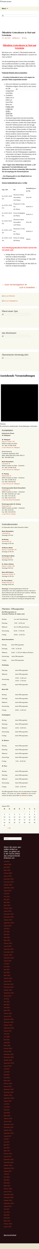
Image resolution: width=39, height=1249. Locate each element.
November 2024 (8, 882)
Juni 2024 (7, 896)
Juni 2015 (7, 1212)
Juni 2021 (7, 1001)
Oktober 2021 (8, 990)
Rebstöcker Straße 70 (8, 574)
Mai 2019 (6, 1074)
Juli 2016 (6, 1174)
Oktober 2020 (8, 1025)
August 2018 (7, 1101)
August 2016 (7, 1171)
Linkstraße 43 (6, 490)
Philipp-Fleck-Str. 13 (8, 582)
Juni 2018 (7, 1107)
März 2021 (7, 1010)
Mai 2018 (6, 1110)
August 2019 (7, 1066)
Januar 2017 (7, 1156)
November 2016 (8, 1162)
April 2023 (7, 937)
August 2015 (7, 1206)
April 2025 (7, 867)
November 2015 (8, 1197)
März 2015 (7, 1221)
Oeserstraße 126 (7, 558)
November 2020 (8, 1022)
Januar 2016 (7, 1191)
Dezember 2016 (8, 1159)
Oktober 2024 (8, 885)
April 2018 (7, 1112)
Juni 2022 (7, 966)
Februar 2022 (8, 978)
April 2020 (7, 1042)
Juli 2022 (6, 963)
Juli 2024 (6, 893)
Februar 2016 (8, 1188)
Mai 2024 (6, 899)
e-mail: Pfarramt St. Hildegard (11, 447)
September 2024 (9, 887)
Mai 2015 (6, 1215)
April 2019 (7, 1077)
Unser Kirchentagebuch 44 (14, 285)
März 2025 (7, 870)
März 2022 (7, 975)
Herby (25, 38)
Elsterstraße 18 (6, 476)
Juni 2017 (7, 1142)
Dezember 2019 (8, 1054)
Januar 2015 (7, 1226)
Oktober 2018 (8, 1095)
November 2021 (8, 987)
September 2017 (9, 1133)
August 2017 (7, 1136)
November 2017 (8, 1127)
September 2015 (9, 1203)
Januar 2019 (7, 1086)
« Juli (9, 828)
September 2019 (9, 1063)
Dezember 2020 (8, 1019)
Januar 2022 (7, 981)
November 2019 (8, 1057)
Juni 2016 (7, 1177)
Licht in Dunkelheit (28, 287)
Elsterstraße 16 (6, 506)
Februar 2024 (8, 908)
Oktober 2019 (8, 1060)
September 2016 (9, 1168)
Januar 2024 (7, 911)
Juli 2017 (6, 1139)
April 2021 (7, 1007)
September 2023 (9, 923)
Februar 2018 (8, 1118)
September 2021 (9, 993)
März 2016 (7, 1186)
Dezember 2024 (8, 879)
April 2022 (7, 972)
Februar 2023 (8, 943)
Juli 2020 (6, 1034)
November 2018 (8, 1092)
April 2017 (7, 1148)
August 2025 (7, 864)
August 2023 (7, 925)
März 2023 (7, 940)
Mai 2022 (6, 969)
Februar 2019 (8, 1083)
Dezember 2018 (8, 1089)
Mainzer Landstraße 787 (9, 549)
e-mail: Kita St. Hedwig (8, 514)
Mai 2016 (6, 1180)
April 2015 (7, 1218)
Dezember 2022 (8, 949)
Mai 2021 (6, 1004)
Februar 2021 (8, 1013)
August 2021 (7, 996)
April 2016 (7, 1183)
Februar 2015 (8, 1223)
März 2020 (7, 1045)
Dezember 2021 (8, 984)
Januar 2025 (7, 876)
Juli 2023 (6, 928)
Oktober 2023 (8, 920)
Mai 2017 (6, 1145)
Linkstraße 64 (6, 533)
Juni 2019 (7, 1072)
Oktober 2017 (8, 1130)
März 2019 (7, 1080)
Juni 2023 (7, 931)
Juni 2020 (7, 1037)
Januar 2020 (7, 1051)
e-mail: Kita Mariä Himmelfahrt (11, 500)
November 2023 (8, 917)
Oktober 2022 (8, 955)
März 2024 (7, 905)
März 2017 (7, 1150)
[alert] (19, 403)
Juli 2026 (6, 861)
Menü (4, 8)
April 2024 (7, 902)
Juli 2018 (6, 1104)
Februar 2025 (8, 873)
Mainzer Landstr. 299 (8, 441)
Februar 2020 (8, 1048)
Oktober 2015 (8, 1200)
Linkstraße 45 (6, 463)
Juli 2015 (6, 1209)
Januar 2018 (7, 1121)
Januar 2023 (7, 946)
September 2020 (9, 1028)
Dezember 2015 (8, 1194)
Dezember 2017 (8, 1124)
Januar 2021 (7, 1016)
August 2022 (7, 961)
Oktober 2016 (8, 1165)
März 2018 (7, 1115)
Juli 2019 (6, 1069)
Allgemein (17, 38)
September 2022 (9, 958)
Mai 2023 (6, 934)
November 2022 (8, 952)
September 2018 (9, 1098)
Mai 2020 (6, 1039)
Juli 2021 (6, 999)
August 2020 (7, 1031)
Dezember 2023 (8, 914)
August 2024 (7, 890)
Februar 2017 (8, 1153)
